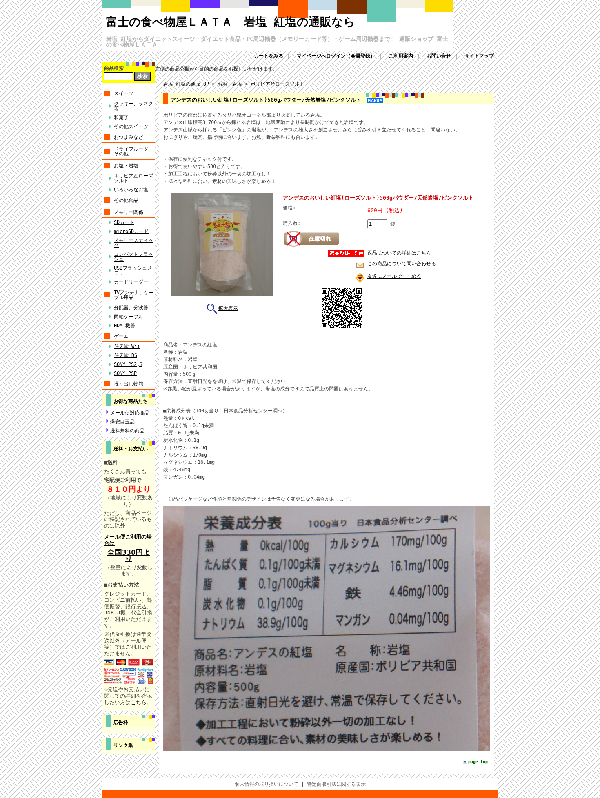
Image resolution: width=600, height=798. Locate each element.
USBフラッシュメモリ (133, 270)
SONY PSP (125, 373)
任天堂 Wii (127, 346)
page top (478, 761)
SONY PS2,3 (128, 364)
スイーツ (123, 93)
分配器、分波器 (131, 307)
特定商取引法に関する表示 (336, 784)
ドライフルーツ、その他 (133, 151)
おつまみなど (128, 137)
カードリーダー (131, 282)
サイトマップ (479, 56)
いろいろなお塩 (131, 190)
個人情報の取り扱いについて (266, 784)
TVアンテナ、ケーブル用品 (134, 295)
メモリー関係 (128, 212)
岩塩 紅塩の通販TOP (186, 84)
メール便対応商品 (129, 413)
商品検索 (114, 68)
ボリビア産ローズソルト (133, 178)
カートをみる (268, 56)
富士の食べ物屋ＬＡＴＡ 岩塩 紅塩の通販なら (230, 22)
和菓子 (121, 117)
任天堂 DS (125, 355)
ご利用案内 (401, 56)
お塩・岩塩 (126, 165)
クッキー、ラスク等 (133, 106)
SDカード (124, 222)
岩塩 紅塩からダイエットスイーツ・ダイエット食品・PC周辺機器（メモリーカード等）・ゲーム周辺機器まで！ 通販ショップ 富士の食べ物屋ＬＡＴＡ (277, 41)
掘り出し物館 (128, 384)
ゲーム (121, 336)
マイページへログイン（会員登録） (336, 56)
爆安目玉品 (122, 422)
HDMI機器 (124, 325)
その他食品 (126, 200)
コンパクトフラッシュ (133, 256)
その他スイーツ (131, 126)
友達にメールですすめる (394, 276)
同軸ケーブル (128, 316)
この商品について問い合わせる (401, 263)
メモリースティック (133, 242)
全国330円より (128, 555)
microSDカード (131, 231)
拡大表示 (228, 308)
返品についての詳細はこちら (399, 253)
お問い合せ (439, 56)
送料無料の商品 (127, 431)
